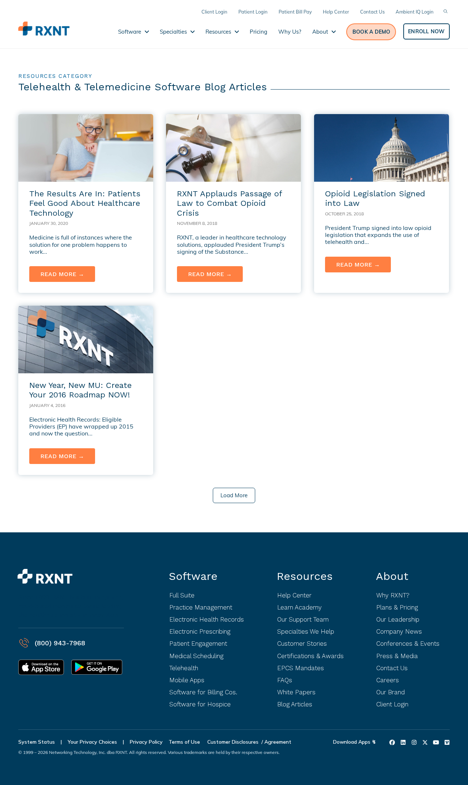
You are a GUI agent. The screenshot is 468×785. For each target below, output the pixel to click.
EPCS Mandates (300, 668)
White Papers (296, 692)
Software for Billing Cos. (203, 692)
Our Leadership (397, 619)
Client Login (392, 704)
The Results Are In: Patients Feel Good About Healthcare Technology (84, 203)
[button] (371, 31)
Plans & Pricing (397, 607)
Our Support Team (303, 619)
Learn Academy (299, 607)
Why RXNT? (393, 595)
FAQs (284, 680)
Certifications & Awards (310, 656)
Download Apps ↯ (354, 742)
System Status (36, 742)
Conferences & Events (407, 643)
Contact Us (392, 668)
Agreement (277, 742)
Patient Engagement (198, 643)
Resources (305, 576)
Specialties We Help (305, 631)
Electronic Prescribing (199, 631)
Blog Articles (294, 704)
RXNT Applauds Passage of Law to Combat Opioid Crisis (229, 203)
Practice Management (200, 607)
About (392, 576)
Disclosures (245, 742)
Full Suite (182, 595)
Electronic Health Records (206, 619)
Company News (399, 631)
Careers (387, 680)
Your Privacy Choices (92, 742)
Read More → (67, 274)
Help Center (294, 595)
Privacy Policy (146, 742)
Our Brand (390, 692)
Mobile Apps (186, 680)
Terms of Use (185, 742)
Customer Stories (302, 643)
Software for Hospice (200, 704)
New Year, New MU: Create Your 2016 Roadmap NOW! (80, 390)
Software (193, 576)
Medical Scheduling (196, 656)
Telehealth (183, 668)
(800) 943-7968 (60, 643)
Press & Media (397, 656)
